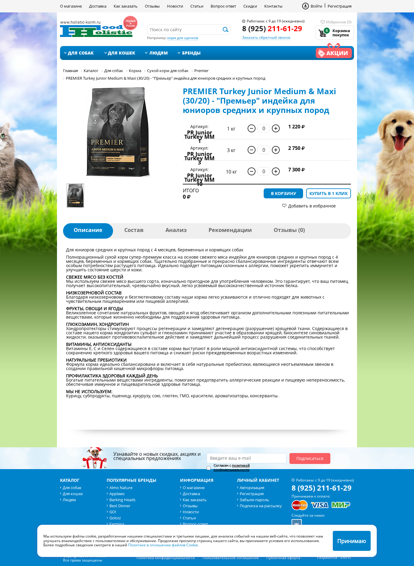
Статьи (196, 6)
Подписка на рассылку (261, 505)
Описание (88, 229)
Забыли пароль (254, 499)
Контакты (273, 6)
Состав (134, 229)
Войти (316, 6)
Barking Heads (122, 499)
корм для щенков (182, 37)
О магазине (71, 6)
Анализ (176, 229)
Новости (175, 6)
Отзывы (152, 6)
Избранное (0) (339, 22)
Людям (158, 53)
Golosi (115, 518)
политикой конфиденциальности (232, 467)
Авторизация (252, 487)
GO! (112, 512)
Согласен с (232, 467)
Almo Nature (120, 487)
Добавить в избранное (312, 206)
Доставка (97, 6)
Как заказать (126, 6)
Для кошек (121, 53)
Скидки (250, 6)
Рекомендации (230, 229)
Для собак (81, 53)
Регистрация (340, 6)
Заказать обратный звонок (266, 37)
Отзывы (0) (289, 229)
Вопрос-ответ (223, 6)
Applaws (117, 493)
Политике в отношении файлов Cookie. (163, 545)
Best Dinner (119, 505)
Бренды (191, 53)
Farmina (116, 524)
